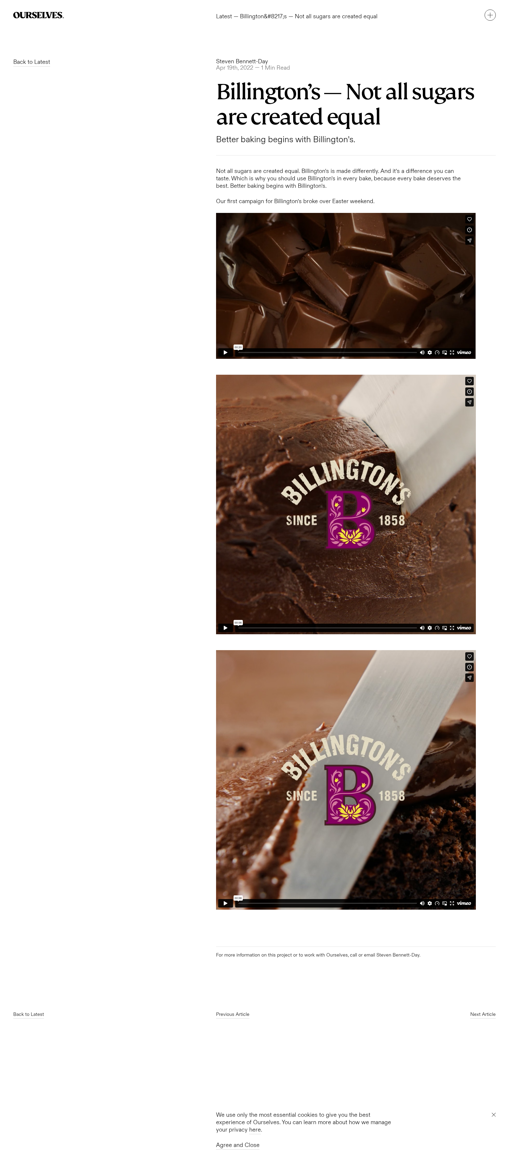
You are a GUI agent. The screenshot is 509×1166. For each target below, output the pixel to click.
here (255, 1129)
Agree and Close (238, 1145)
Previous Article (232, 1014)
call (353, 955)
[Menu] (490, 15)
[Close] (494, 1115)
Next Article (483, 1014)
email (369, 955)
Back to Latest (31, 62)
